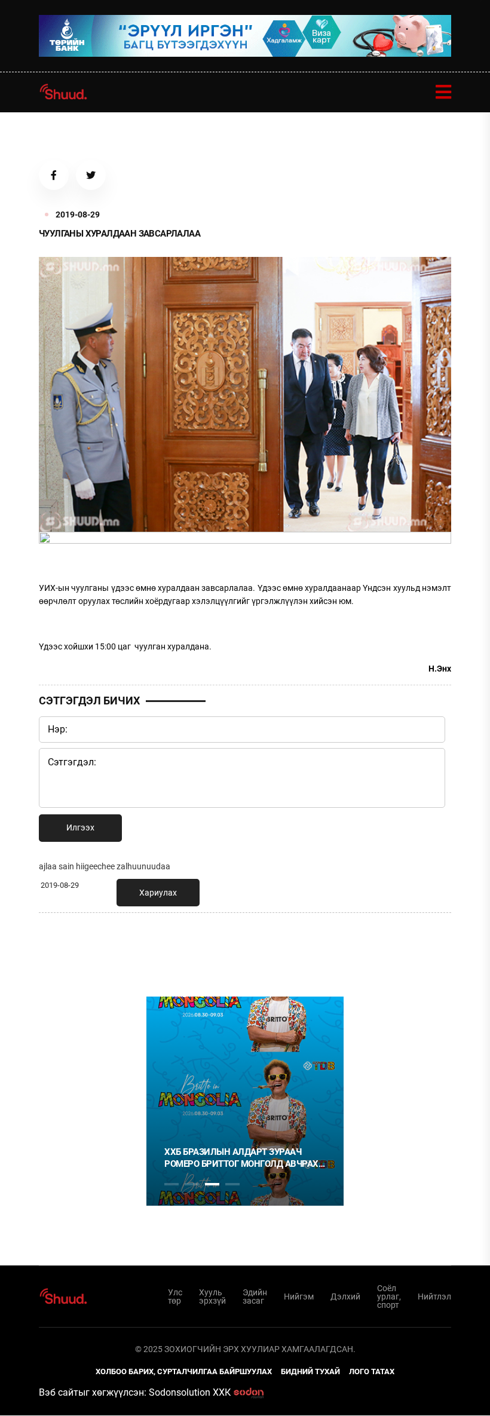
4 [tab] (232, 1184)
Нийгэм (299, 1296)
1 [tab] (171, 948)
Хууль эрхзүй (212, 1296)
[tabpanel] (245, 1101)
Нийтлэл (434, 1296)
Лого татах (371, 1371)
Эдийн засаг (255, 1296)
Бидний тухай (310, 1371)
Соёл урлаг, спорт (389, 1296)
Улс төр (175, 1296)
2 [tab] (192, 1184)
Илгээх (80, 827)
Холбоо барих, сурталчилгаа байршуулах (184, 1371)
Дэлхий (345, 1296)
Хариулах (158, 892)
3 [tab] (212, 1184)
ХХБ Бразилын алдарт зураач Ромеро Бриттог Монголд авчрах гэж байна (241, 1158)
